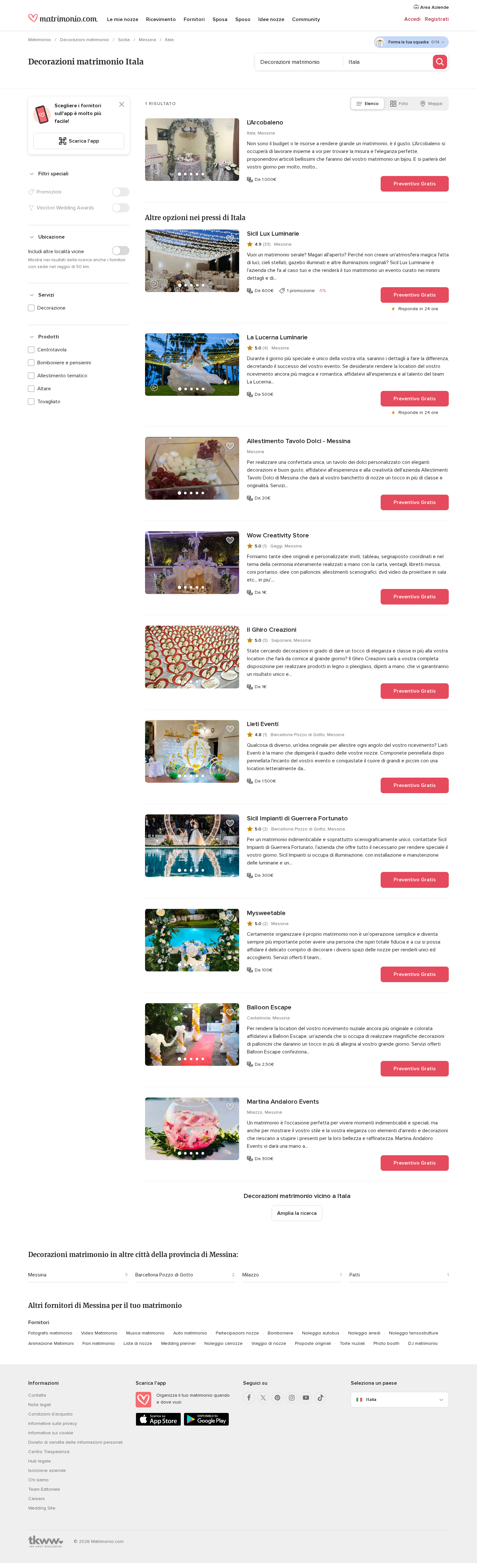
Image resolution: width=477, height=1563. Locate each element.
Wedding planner (178, 1343)
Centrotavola (52, 350)
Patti (354, 1275)
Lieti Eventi (262, 724)
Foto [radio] (403, 103)
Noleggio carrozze (223, 1343)
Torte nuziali (352, 1343)
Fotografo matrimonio (50, 1333)
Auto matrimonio (190, 1333)
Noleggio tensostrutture (413, 1333)
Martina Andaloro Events (283, 1102)
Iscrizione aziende (47, 1470)
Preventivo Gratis (415, 184)
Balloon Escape (269, 1007)
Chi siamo (38, 1480)
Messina (148, 39)
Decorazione (51, 308)
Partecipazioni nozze (237, 1333)
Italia (371, 1399)
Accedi (412, 19)
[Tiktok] (320, 1398)
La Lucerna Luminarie (277, 337)
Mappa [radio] (435, 103)
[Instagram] (292, 1398)
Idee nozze (271, 19)
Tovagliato (48, 401)
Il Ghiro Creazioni (271, 630)
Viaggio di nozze (268, 1343)
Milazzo (250, 1275)
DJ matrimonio (423, 1343)
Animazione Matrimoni (51, 1343)
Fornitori (194, 19)
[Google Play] (206, 1424)
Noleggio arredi (364, 1333)
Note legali (39, 1404)
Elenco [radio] (372, 103)
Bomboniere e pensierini (64, 362)
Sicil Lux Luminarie (273, 234)
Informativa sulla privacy (52, 1423)
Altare (44, 388)
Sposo (243, 19)
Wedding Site (41, 1508)
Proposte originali (313, 1343)
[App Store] (158, 1424)
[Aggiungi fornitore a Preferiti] (230, 127)
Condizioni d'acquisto (50, 1414)
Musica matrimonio (145, 1333)
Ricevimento (161, 19)
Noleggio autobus (320, 1333)
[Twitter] (263, 1398)
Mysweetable (266, 913)
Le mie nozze (122, 19)
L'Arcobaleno (265, 122)
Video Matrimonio (99, 1333)
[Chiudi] (121, 104)
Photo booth (386, 1343)
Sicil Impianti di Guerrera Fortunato (297, 818)
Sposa (220, 19)
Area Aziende (434, 7)
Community (306, 19)
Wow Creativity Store (278, 535)
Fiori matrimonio (98, 1343)
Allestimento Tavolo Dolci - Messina (298, 441)
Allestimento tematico (62, 375)
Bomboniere (280, 1333)
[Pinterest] (277, 1398)
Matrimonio (40, 39)
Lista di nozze (138, 1343)
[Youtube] (306, 1398)
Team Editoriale (44, 1489)
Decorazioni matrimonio (85, 39)
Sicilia (124, 39)
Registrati (437, 19)
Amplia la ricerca (297, 1213)
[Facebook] (249, 1398)
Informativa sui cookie (50, 1433)
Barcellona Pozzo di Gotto (164, 1275)
